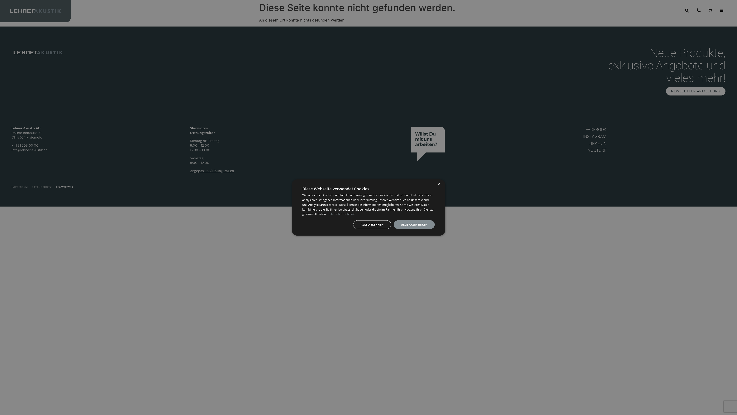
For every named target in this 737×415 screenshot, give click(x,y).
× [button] (439, 184)
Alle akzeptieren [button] (414, 224)
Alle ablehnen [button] (372, 224)
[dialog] (368, 207)
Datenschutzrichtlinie (341, 214)
